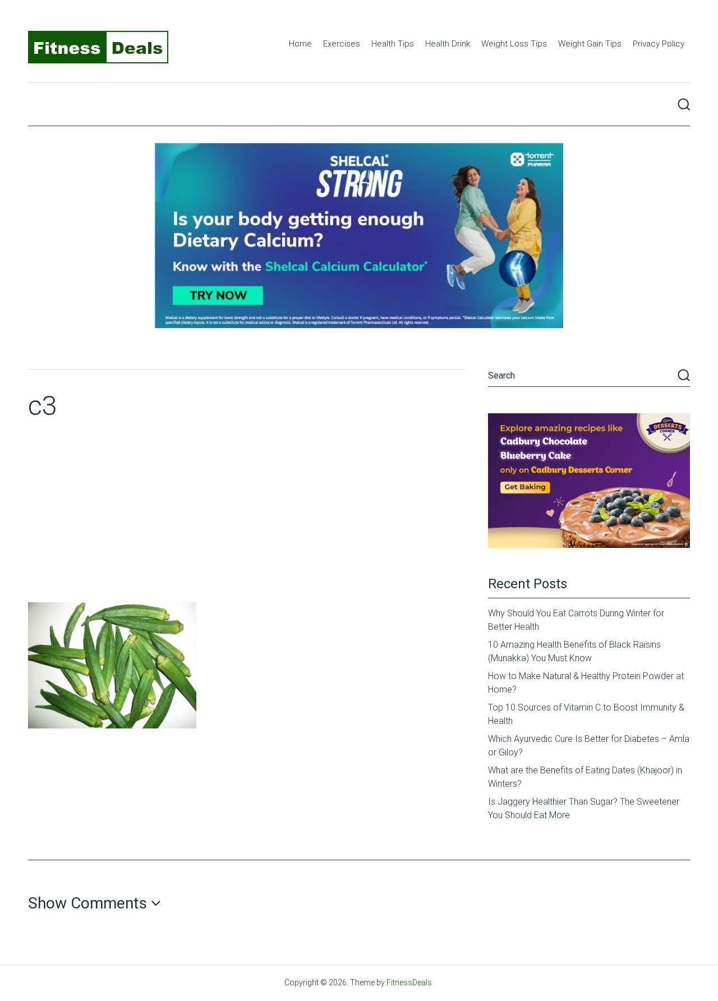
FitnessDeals (409, 982)
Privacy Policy (658, 44)
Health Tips (392, 44)
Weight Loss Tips (514, 44)
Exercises (341, 44)
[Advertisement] (246, 518)
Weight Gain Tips (590, 44)
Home (300, 44)
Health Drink (447, 44)
